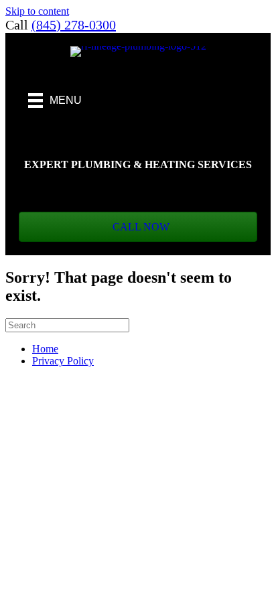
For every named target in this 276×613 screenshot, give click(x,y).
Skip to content (37, 11)
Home (45, 348)
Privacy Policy (63, 360)
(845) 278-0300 (73, 24)
